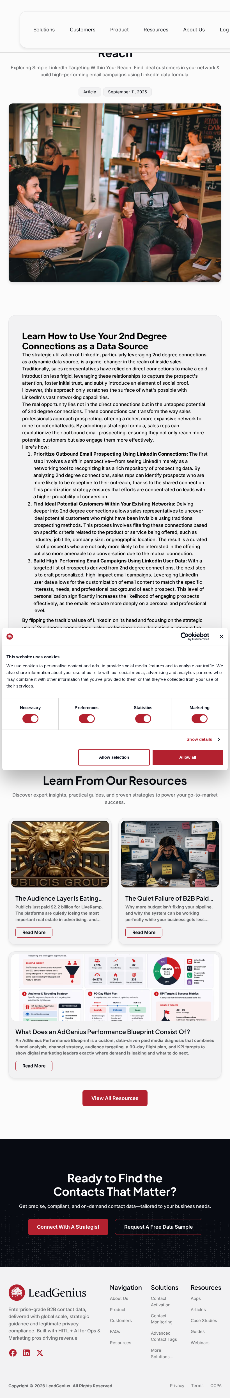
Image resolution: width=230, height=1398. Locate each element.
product (119, 30)
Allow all (187, 757)
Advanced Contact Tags (164, 1336)
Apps (196, 1298)
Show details (199, 739)
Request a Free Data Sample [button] (158, 1227)
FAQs (115, 1331)
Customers (82, 30)
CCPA (216, 1385)
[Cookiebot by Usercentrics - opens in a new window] (184, 636)
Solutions (44, 30)
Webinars (200, 1342)
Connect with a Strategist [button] (68, 1227)
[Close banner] (222, 636)
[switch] (87, 718)
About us (194, 30)
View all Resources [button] (115, 1098)
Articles (198, 1309)
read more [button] (33, 932)
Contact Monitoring (162, 1319)
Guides (198, 1331)
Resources (156, 30)
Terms (197, 1385)
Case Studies (204, 1320)
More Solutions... (162, 1353)
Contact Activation (161, 1301)
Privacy (177, 1385)
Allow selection (114, 757)
